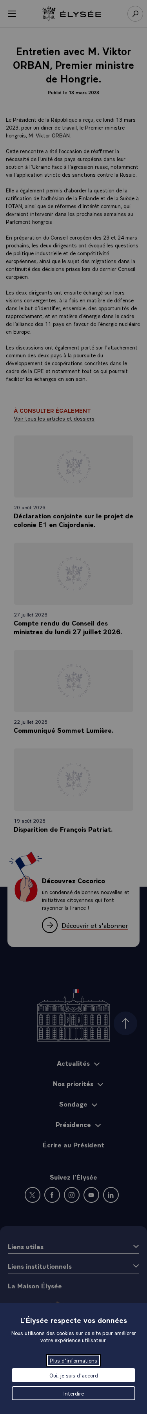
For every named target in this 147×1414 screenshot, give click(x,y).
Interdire (74, 1393)
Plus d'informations (73, 1360)
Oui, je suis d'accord (73, 1375)
